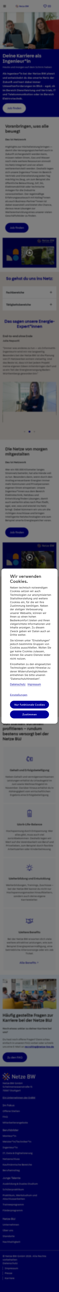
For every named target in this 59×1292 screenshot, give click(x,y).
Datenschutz (18, 684)
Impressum (34, 684)
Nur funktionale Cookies (29, 704)
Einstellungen (18, 695)
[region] (29, 645)
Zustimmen (29, 714)
